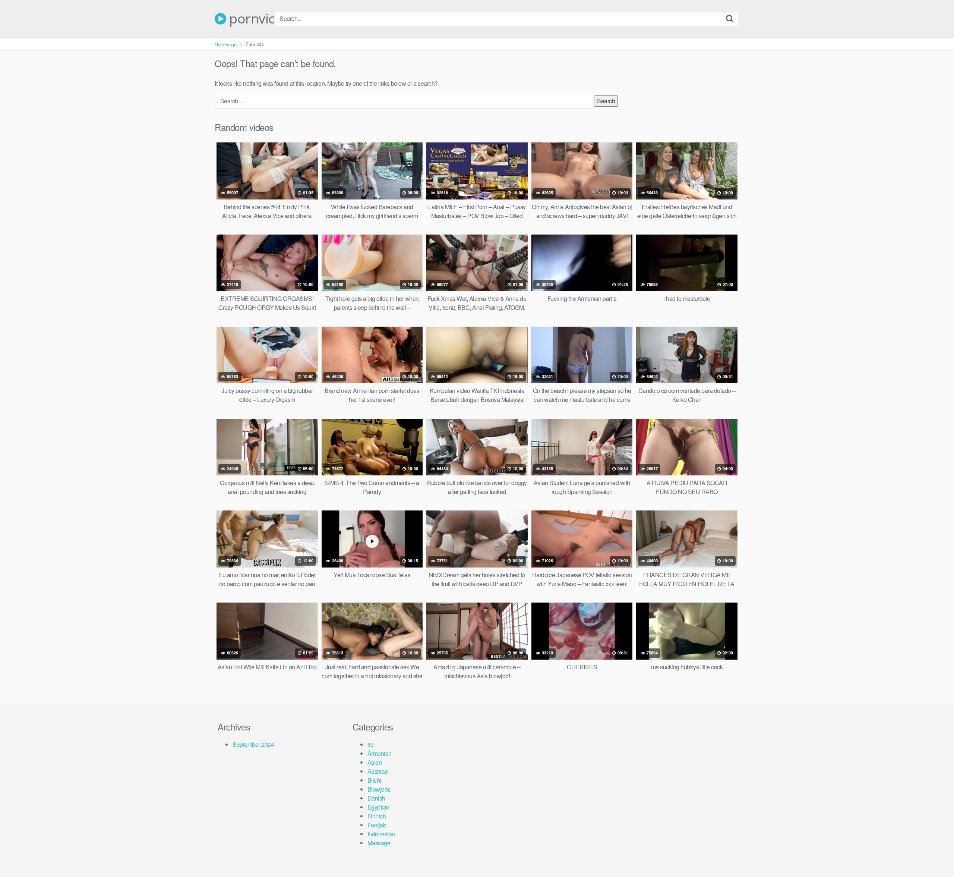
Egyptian (378, 807)
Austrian (377, 771)
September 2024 (253, 744)
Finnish (376, 816)
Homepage (225, 44)
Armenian (379, 753)
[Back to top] (933, 853)
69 (370, 744)
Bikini (374, 780)
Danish (376, 798)
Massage (379, 843)
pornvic (250, 18)
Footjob (376, 825)
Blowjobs (379, 789)
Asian (374, 762)
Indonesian (381, 834)
